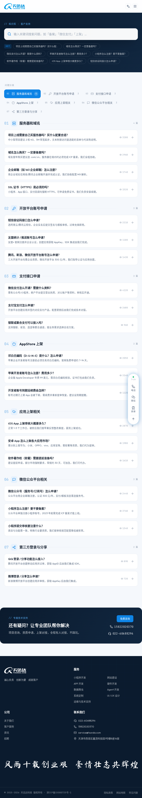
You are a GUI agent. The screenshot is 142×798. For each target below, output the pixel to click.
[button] (128, 6)
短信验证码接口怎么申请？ (103, 61)
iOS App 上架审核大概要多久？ (67, 61)
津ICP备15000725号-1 (59, 792)
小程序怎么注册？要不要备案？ (110, 53)
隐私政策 (108, 792)
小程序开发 (80, 677)
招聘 (6, 738)
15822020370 (86, 726)
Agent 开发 (113, 689)
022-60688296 (86, 720)
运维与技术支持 (82, 701)
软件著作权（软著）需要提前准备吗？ (26, 61)
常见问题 (133, 792)
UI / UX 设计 (113, 695)
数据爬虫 (78, 689)
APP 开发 (78, 683)
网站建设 (112, 677)
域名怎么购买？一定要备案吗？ (81, 46)
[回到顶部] (133, 419)
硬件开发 (112, 683)
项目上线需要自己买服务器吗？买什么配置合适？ (39, 46)
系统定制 (78, 695)
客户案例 (9, 726)
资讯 (6, 732)
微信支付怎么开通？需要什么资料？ (25, 53)
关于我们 (9, 720)
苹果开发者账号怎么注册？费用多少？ (69, 53)
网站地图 (120, 792)
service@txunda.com (89, 732)
